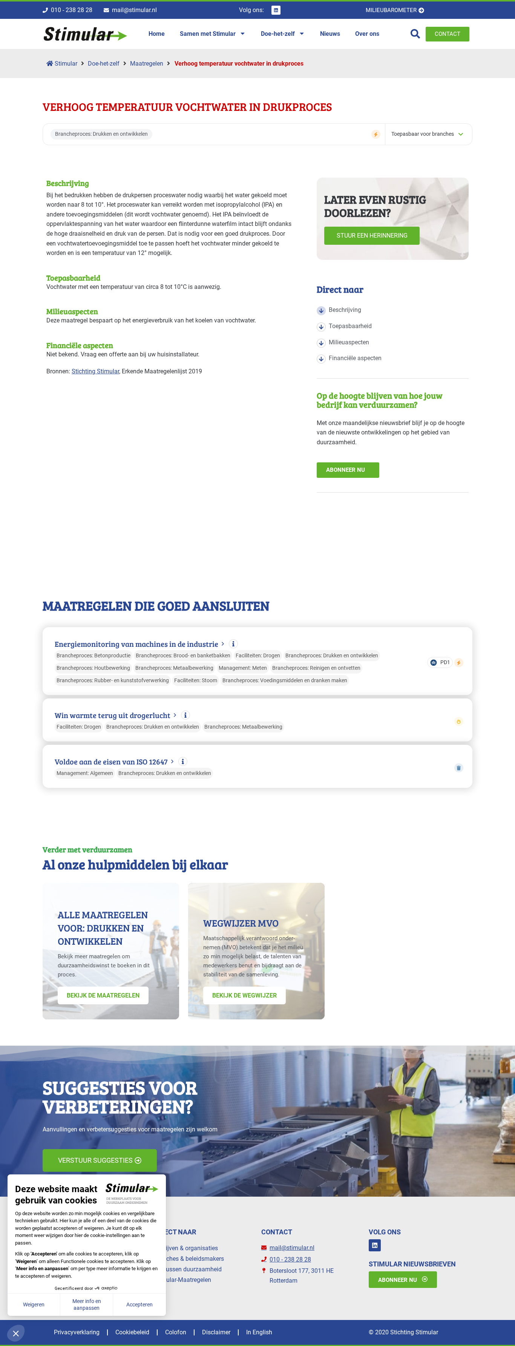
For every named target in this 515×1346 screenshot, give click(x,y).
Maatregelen (146, 63)
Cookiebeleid (132, 1332)
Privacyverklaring (77, 1332)
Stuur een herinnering (372, 235)
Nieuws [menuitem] (330, 33)
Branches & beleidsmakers (189, 1258)
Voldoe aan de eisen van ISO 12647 (111, 761)
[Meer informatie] (233, 643)
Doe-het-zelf (104, 63)
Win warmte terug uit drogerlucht (112, 715)
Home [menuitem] (157, 33)
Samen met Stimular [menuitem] (208, 33)
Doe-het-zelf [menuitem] (278, 33)
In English (259, 1332)
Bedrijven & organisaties (186, 1248)
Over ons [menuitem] (367, 33)
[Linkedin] (275, 10)
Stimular (65, 63)
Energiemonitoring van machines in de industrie (136, 644)
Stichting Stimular (95, 371)
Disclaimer (216, 1332)
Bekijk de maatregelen (103, 995)
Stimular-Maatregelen (182, 1279)
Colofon (175, 1332)
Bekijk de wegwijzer (244, 995)
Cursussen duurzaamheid (188, 1269)
